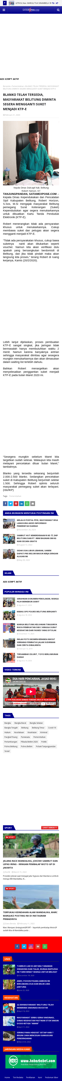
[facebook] (17, 946)
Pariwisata (25, 737)
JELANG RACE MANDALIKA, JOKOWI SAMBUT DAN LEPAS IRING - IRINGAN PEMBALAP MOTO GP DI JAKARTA (30, 864)
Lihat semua (49, 827)
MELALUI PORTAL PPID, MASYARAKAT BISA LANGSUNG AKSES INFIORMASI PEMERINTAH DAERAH (37, 523)
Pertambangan (11, 741)
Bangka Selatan (36, 723)
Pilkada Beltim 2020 (29, 741)
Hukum (8, 732)
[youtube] (38, 946)
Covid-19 (52, 727)
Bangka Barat (20, 723)
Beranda (6, 86)
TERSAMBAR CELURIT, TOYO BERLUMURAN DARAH (37, 656)
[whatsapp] (44, 946)
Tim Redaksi (18, 1077)
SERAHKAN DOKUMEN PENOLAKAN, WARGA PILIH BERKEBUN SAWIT (38, 600)
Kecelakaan (19, 732)
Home (7, 1077)
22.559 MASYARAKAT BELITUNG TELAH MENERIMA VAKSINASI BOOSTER (35, 1006)
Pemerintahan (18, 86)
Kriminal (43, 732)
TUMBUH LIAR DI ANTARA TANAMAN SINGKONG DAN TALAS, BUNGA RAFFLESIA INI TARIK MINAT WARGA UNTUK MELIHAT (37, 969)
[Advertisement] (31, 45)
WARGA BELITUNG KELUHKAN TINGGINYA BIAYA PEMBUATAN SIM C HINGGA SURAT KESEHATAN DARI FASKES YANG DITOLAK (37, 627)
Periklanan (30, 1077)
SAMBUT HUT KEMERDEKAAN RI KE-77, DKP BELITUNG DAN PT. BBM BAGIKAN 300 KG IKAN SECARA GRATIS (37, 538)
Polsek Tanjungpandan (46, 746)
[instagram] (31, 946)
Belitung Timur (38, 727)
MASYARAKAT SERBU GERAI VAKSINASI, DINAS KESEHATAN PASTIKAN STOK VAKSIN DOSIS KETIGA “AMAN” (38, 1020)
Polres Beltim (26, 746)
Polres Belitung (11, 746)
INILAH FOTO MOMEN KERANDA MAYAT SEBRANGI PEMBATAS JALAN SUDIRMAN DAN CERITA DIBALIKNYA (36, 642)
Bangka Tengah (11, 727)
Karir (40, 1077)
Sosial (7, 751)
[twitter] (24, 946)
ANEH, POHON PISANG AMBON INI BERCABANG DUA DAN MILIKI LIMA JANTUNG (33, 984)
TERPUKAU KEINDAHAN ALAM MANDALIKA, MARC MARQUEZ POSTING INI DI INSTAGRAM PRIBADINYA (30, 915)
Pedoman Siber (51, 1077)
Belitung (24, 727)
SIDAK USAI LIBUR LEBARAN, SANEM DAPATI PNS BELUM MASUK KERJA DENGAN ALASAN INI (37, 553)
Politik (43, 741)
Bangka (8, 723)
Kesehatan (32, 732)
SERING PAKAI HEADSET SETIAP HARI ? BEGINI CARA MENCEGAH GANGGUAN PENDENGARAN (35, 1035)
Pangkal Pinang (11, 737)
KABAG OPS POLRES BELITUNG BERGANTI (37, 611)
